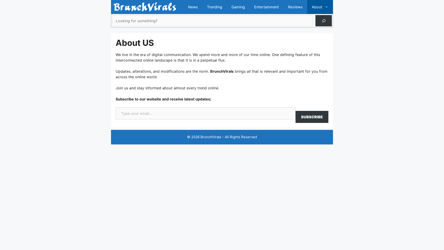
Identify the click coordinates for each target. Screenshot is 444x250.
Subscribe (312, 117)
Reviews (295, 7)
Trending (214, 7)
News (193, 7)
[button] (327, 7)
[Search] (323, 20)
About (317, 7)
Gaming (238, 7)
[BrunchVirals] (144, 7)
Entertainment (266, 7)
